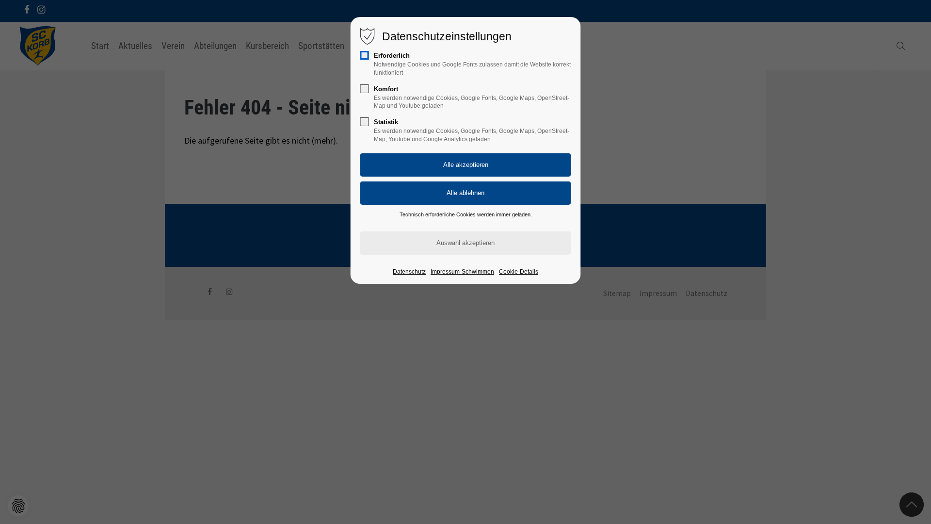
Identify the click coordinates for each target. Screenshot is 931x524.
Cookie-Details (518, 271)
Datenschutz (409, 271)
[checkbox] (364, 55)
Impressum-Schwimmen (462, 271)
